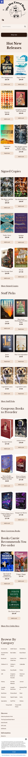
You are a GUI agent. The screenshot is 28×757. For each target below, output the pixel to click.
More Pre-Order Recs (10, 626)
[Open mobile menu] (3, 9)
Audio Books (4, 722)
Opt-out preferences (6, 755)
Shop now (14, 35)
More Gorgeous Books (10, 531)
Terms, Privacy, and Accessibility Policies (18, 755)
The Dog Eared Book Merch (8, 719)
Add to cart (7, 84)
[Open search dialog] (25, 26)
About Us (3, 736)
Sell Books (3, 728)
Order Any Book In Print (7, 716)
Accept (14, 751)
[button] (2, 2)
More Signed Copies (9, 286)
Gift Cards (3, 725)
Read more (7, 153)
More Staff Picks (8, 401)
